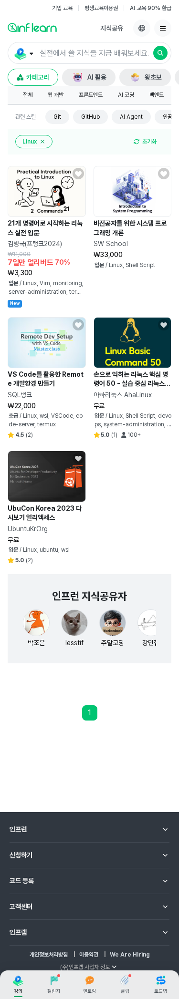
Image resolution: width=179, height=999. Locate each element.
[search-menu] (23, 53)
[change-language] (141, 28)
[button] (89, 53)
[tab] (27, 95)
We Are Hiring (130, 954)
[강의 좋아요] (78, 173)
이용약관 (88, 954)
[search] (160, 53)
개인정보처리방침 (49, 954)
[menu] (162, 28)
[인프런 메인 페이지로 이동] (32, 27)
